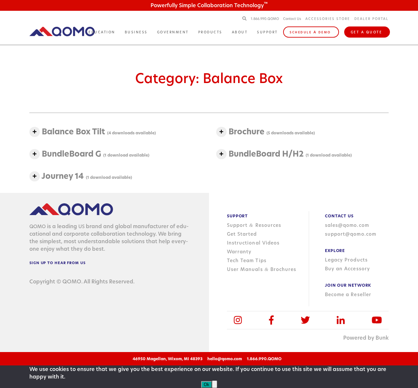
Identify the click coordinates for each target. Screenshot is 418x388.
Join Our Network (348, 285)
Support (267, 32)
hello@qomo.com (224, 359)
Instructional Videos (253, 243)
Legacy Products (346, 260)
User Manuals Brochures (261, 269)
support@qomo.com (350, 234)
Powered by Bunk (366, 338)
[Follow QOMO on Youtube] (376, 320)
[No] (214, 384)
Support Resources (254, 225)
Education (101, 32)
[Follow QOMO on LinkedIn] (340, 320)
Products (210, 32)
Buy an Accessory (347, 268)
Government (173, 32)
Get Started (242, 234)
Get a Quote (366, 32)
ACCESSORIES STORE (327, 18)
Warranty (239, 251)
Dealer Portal (371, 18)
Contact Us (292, 18)
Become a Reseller (348, 294)
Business (136, 32)
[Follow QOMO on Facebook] (271, 320)
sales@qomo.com (347, 225)
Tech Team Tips (246, 260)
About (240, 32)
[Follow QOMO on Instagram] (238, 320)
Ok (206, 384)
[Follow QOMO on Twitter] (305, 320)
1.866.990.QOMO (265, 18)
